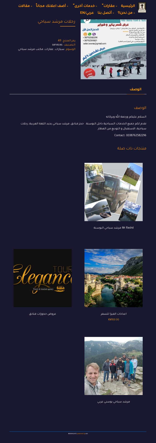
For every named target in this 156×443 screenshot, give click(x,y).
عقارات (49, 49)
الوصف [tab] (135, 90)
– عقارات (110, 6)
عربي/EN (87, 13)
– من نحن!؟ (126, 13)
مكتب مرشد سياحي (30, 49)
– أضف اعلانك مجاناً (52, 6)
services (57, 45)
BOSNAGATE (72, 434)
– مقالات (25, 6)
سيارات (59, 49)
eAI (87, 434)
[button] (87, 19)
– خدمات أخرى (86, 6)
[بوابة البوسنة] (142, 7)
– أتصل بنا (106, 13)
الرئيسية (128, 6)
